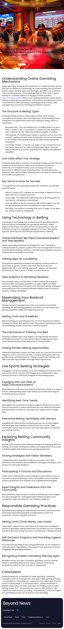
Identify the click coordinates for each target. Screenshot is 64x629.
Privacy (48, 623)
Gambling (8, 44)
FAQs (23, 617)
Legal (59, 623)
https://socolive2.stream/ (12, 98)
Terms (54, 623)
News (17, 617)
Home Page (8, 617)
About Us (42, 623)
